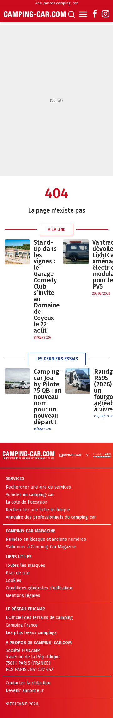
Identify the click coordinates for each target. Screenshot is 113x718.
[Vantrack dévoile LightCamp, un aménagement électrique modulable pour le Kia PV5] (76, 267)
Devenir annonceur (25, 690)
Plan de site (18, 573)
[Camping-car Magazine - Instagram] (105, 14)
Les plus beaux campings (31, 632)
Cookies (13, 580)
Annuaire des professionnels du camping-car (51, 517)
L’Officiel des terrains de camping (39, 617)
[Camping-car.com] (35, 14)
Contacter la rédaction (28, 683)
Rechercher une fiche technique (38, 509)
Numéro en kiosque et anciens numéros (46, 539)
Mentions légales (23, 595)
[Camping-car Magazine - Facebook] (95, 14)
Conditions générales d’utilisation (39, 588)
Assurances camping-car (56, 3)
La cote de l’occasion (26, 502)
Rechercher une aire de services (38, 487)
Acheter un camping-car (30, 494)
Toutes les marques (25, 565)
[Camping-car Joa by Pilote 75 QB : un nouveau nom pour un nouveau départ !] (17, 400)
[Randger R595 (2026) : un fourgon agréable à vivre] (77, 393)
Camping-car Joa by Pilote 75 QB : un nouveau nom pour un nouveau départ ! (48, 397)
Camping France (22, 625)
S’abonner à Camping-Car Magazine (41, 547)
